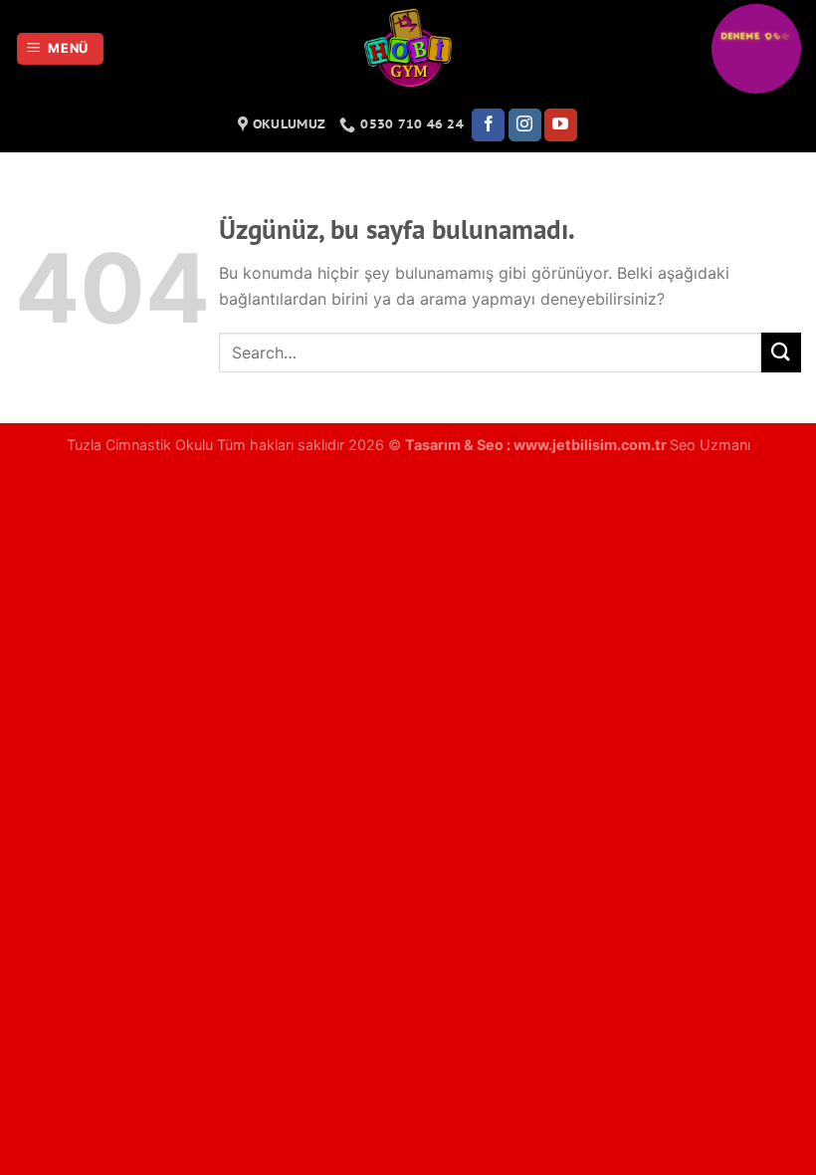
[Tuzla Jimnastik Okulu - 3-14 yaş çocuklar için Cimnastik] (408, 49)
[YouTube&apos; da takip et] (560, 125)
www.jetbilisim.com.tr (591, 444)
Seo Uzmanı (710, 444)
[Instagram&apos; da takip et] (525, 125)
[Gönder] (781, 352)
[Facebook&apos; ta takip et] (488, 125)
